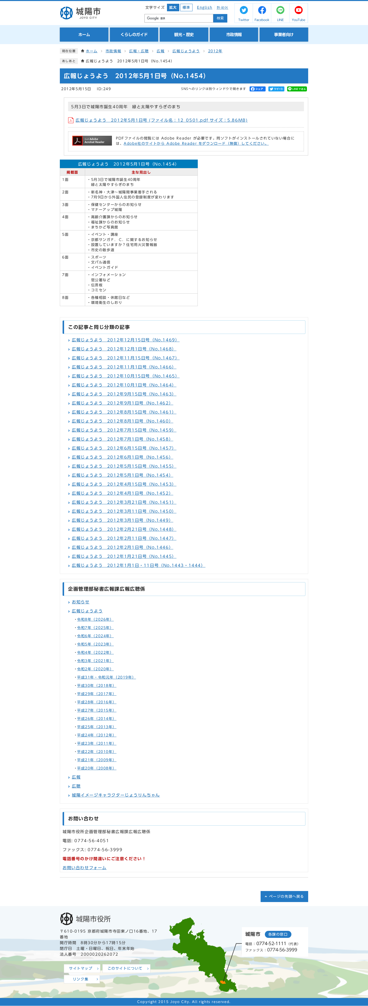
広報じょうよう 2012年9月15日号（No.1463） (124, 394)
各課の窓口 (278, 934)
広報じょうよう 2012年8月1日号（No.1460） (122, 421)
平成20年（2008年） (96, 768)
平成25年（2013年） (96, 727)
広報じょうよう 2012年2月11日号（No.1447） (124, 538)
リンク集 (80, 979)
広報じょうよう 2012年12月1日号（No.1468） (124, 349)
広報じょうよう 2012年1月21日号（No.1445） (124, 556)
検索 (220, 18)
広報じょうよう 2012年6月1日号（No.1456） (122, 457)
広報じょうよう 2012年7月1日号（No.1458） (122, 439)
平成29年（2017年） (96, 694)
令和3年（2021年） (95, 661)
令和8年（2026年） (95, 619)
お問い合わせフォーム (85, 868)
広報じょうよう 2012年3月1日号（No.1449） (122, 520)
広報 (160, 51)
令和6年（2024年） (95, 636)
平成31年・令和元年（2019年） (106, 677)
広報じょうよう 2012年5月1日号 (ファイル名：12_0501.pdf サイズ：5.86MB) (162, 120)
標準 (186, 7)
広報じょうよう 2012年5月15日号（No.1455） (124, 466)
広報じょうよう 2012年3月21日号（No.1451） (124, 502)
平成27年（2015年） (96, 710)
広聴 (76, 786)
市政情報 (113, 51)
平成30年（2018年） (96, 685)
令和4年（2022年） (95, 652)
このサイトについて (125, 968)
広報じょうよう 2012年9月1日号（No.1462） (122, 403)
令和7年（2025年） (95, 628)
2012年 (215, 51)
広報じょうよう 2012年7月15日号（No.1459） (124, 430)
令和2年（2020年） (95, 669)
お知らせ (80, 602)
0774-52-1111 (271, 943)
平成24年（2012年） (96, 735)
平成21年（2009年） (96, 760)
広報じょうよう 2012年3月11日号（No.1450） (124, 511)
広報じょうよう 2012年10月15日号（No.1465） (125, 376)
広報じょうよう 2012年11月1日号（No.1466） (124, 367)
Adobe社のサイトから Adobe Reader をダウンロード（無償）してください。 (196, 143)
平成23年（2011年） (96, 743)
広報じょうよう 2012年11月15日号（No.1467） (125, 358)
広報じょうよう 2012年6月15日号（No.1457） (124, 448)
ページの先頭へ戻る (286, 896)
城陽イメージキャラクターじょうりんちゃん (116, 795)
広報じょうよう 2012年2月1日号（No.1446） (122, 547)
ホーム (92, 51)
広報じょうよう (186, 51)
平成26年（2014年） (96, 718)
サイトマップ (81, 968)
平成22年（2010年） (96, 751)
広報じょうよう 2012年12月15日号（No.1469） (125, 340)
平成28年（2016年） (96, 702)
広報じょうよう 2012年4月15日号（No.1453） (124, 484)
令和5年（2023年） (95, 644)
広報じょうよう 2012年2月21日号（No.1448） (124, 529)
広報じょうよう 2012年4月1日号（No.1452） (122, 493)
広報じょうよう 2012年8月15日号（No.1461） (124, 412)
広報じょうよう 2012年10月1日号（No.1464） (124, 385)
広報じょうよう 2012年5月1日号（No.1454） (122, 475)
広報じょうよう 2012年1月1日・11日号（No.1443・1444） (139, 565)
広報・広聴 (139, 51)
